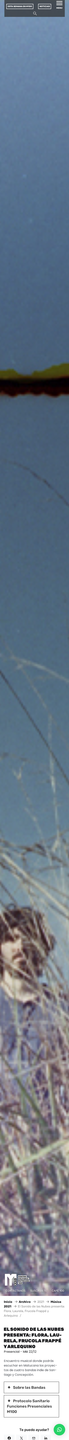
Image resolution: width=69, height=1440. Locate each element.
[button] (59, 1429)
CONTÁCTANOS (15, 1290)
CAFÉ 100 (58, 1290)
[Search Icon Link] (35, 14)
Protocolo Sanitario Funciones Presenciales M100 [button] (29, 1406)
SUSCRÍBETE (38, 1290)
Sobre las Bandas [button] (29, 1387)
